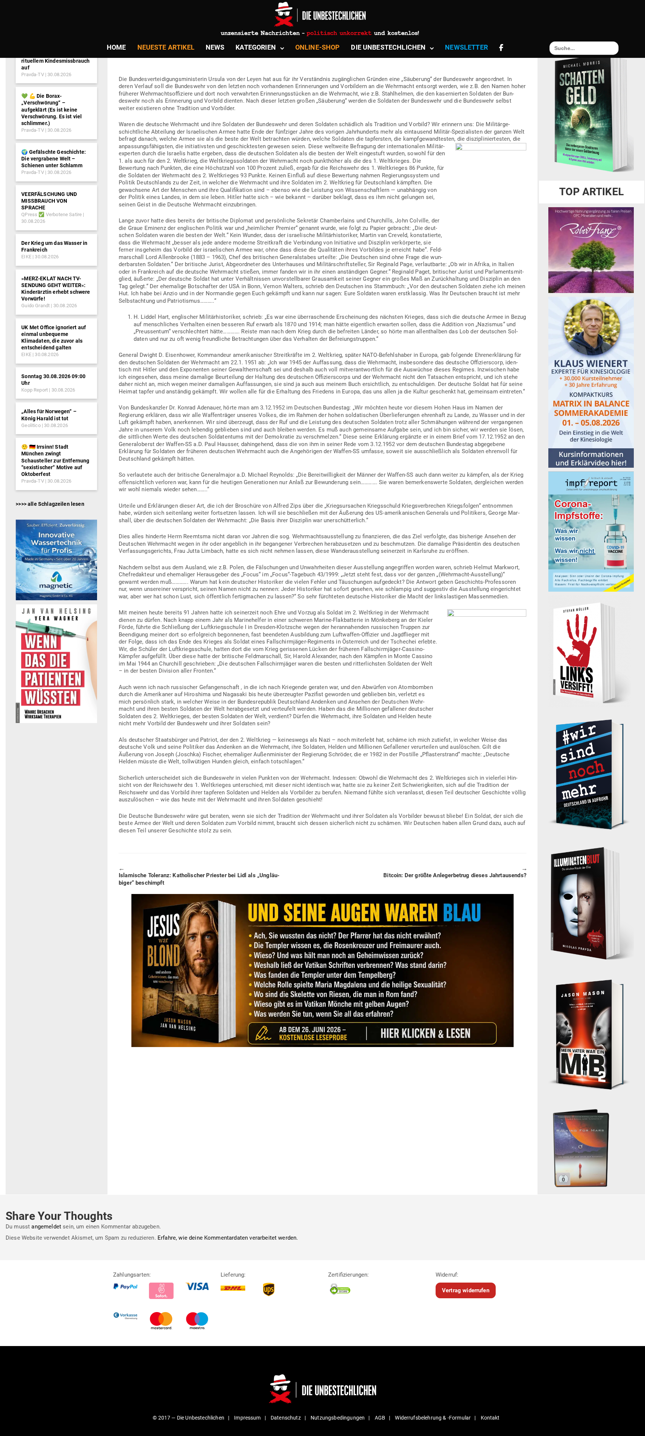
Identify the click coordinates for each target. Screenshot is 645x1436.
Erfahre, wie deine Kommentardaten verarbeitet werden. (228, 1237)
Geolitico (30, 425)
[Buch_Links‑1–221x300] (589, 651)
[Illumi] (591, 904)
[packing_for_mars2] (591, 1146)
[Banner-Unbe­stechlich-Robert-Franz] (591, 249)
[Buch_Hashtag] (591, 773)
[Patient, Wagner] (56, 663)
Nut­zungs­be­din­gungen (338, 1418)
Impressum (247, 1418)
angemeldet (46, 1226)
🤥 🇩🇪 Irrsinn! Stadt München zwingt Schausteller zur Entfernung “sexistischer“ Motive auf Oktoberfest (55, 460)
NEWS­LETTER (466, 47)
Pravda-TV (32, 74)
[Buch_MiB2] (591, 1034)
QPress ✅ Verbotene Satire (51, 214)
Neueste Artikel (165, 47)
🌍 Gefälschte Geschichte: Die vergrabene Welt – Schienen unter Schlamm (53, 158)
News (215, 47)
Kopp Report (34, 390)
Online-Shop (317, 47)
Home (116, 47)
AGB (380, 1418)
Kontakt (490, 1418)
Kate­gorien (256, 47)
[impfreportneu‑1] (591, 531)
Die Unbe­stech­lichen (388, 47)
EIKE (26, 256)
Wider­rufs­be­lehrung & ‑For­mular (433, 1418)
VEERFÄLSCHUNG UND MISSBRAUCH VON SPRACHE (49, 201)
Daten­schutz (286, 1418)
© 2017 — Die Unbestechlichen (188, 1418)
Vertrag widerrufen (465, 1290)
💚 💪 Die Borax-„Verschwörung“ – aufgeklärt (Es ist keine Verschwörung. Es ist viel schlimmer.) (51, 109)
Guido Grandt (35, 305)
